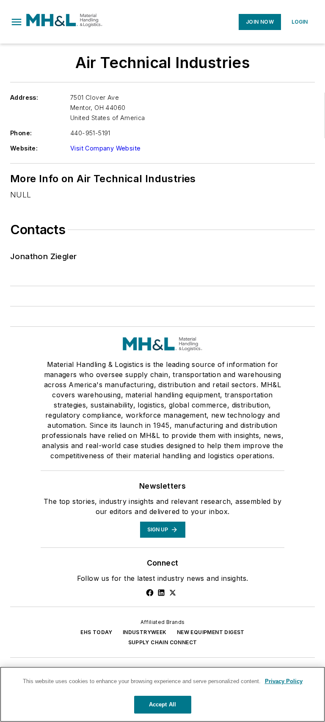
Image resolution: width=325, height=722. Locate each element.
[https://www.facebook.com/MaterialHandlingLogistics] (150, 592)
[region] (162, 694)
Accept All (162, 704)
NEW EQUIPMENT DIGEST (211, 632)
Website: (24, 148)
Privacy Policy (284, 681)
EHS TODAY (96, 632)
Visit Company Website (105, 148)
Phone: (21, 133)
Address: (24, 97)
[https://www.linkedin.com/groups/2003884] (161, 592)
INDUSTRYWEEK (145, 632)
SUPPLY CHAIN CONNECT (162, 642)
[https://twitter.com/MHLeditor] (172, 592)
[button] (16, 22)
